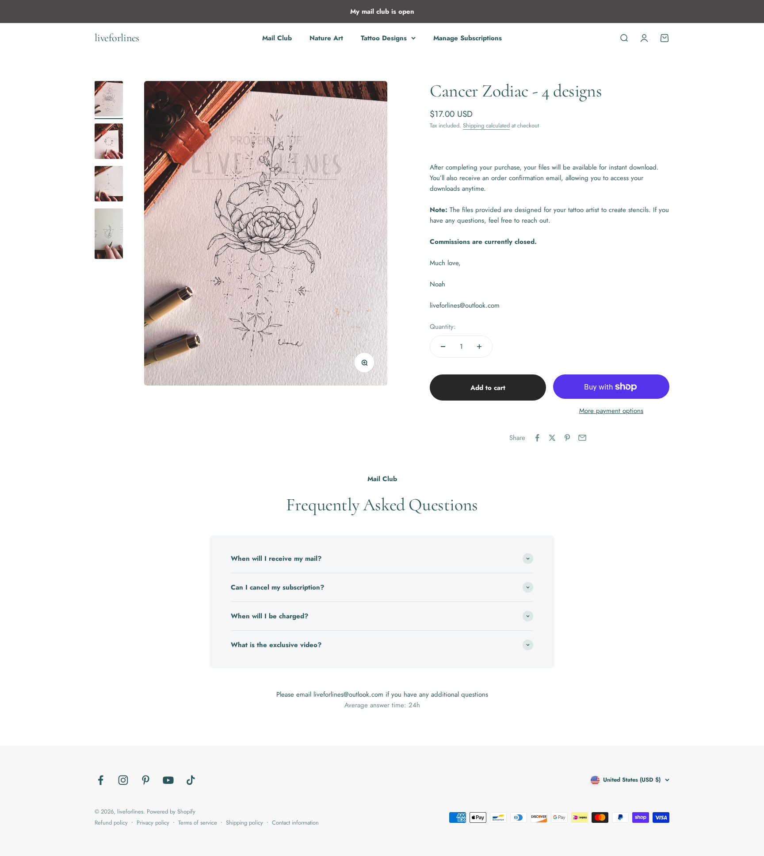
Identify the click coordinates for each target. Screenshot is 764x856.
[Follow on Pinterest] (146, 780)
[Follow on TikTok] (191, 780)
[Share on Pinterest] (567, 437)
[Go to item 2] (109, 142)
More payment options (611, 411)
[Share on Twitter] (552, 437)
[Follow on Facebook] (101, 780)
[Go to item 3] (109, 185)
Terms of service (197, 822)
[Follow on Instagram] (123, 780)
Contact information (295, 822)
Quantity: (443, 327)
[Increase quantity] (479, 346)
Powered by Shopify (171, 811)
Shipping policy (244, 822)
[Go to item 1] (109, 100)
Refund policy (111, 822)
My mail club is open (382, 11)
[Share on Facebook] (537, 437)
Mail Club (277, 38)
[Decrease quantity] (443, 346)
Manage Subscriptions (467, 38)
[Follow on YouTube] (168, 780)
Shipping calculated (486, 125)
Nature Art (326, 38)
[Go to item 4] (109, 235)
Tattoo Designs (384, 38)
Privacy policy (153, 822)
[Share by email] (582, 437)
